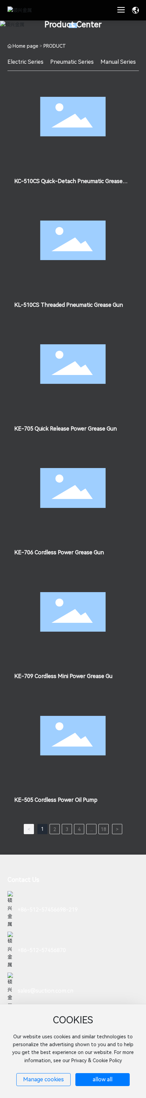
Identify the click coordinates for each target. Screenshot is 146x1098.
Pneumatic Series (72, 62)
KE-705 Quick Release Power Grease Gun (65, 428)
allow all (102, 1079)
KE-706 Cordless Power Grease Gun (59, 552)
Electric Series (25, 62)
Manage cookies (43, 1079)
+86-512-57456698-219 (48, 909)
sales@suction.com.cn (45, 991)
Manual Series (118, 62)
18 (103, 829)
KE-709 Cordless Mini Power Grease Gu (63, 676)
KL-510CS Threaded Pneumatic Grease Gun (68, 305)
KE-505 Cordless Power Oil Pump (55, 800)
